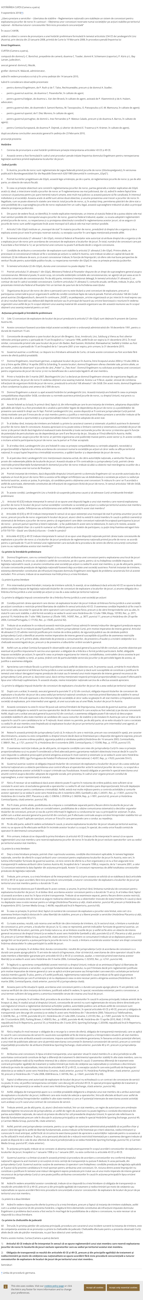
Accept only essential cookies (123, 1287)
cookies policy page (54, 1286)
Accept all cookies (94, 1287)
